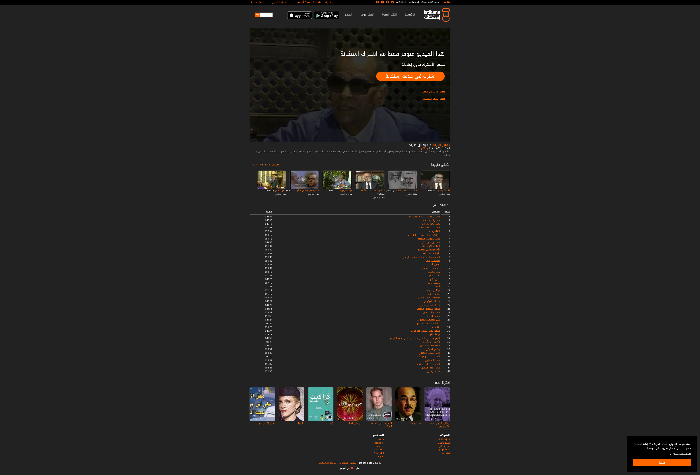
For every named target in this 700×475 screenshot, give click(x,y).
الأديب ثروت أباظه (431, 342)
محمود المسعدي (432, 316)
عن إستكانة (444, 439)
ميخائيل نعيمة (433, 290)
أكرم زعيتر (435, 286)
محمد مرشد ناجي (431, 312)
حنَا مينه (436, 327)
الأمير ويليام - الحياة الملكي (381, 425)
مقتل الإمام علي (266, 423)
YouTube (379, 453)
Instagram (378, 446)
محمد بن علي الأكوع (430, 242)
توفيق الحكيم (433, 264)
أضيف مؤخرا (367, 14)
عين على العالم (355, 423)
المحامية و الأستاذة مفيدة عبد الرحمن (421, 257)
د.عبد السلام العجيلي (429, 353)
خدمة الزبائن (444, 449)
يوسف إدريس (344, 190)
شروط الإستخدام (347, 463)
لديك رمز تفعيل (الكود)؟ (433, 91)
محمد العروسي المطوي (428, 238)
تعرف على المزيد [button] (680, 453)
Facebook (379, 443)
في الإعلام (444, 446)
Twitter (380, 439)
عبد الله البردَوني (432, 301)
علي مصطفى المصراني (428, 319)
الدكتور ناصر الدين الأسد (372, 190)
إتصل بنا (446, 453)
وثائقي (424, 148)
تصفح (348, 14)
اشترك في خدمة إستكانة (410, 76)
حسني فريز (434, 275)
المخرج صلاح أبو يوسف (428, 356)
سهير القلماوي (432, 360)
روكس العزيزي (433, 349)
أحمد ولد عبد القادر (431, 220)
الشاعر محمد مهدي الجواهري (425, 331)
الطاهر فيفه (434, 231)
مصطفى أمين (433, 260)
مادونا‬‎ (301, 423)
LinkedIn (379, 449)
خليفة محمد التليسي (430, 253)
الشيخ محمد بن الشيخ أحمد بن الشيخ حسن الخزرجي (415, 338)
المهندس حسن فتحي (429, 297)
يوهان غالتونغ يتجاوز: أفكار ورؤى (439, 425)
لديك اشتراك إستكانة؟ (434, 98)
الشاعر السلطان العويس (428, 308)
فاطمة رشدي (443, 190)
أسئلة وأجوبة (443, 443)
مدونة (381, 456)
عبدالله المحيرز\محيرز (430, 305)
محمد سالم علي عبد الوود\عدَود (424, 216)
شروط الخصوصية (327, 463)
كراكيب (329, 423)
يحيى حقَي (280, 190)
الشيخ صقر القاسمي (430, 345)
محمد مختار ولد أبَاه (430, 224)
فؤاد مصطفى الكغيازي (428, 249)
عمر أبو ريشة (434, 294)
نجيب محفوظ (434, 272)
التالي (253, 164)
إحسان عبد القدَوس (430, 367)
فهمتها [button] (662, 462)
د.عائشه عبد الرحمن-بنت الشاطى (423, 235)
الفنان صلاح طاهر (431, 246)
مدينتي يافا (415, 423)
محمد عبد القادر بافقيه (406, 190)
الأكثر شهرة (389, 14)
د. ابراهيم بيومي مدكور (307, 190)
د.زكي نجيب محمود (431, 268)
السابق (275, 164)
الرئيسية (410, 14)
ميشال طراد (434, 334)
